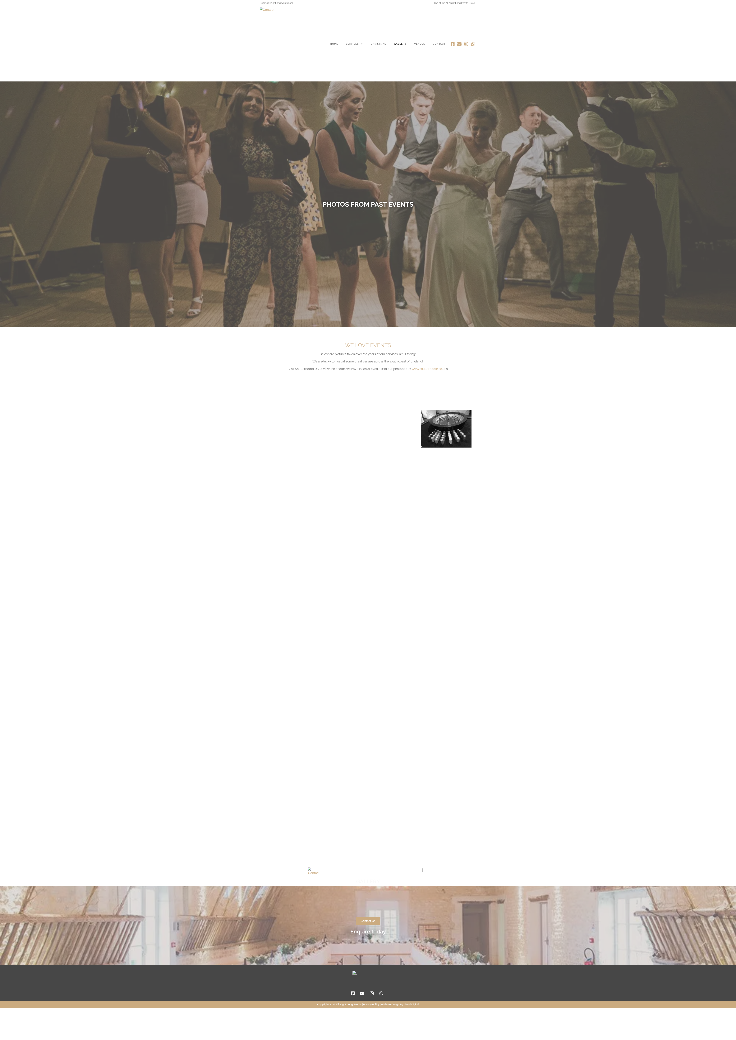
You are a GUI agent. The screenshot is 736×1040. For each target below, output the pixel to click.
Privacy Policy (371, 1004)
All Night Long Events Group (460, 3)
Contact (439, 44)
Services (352, 44)
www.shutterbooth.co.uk (429, 369)
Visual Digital (411, 1004)
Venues (419, 44)
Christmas (378, 44)
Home (334, 44)
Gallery (400, 44)
